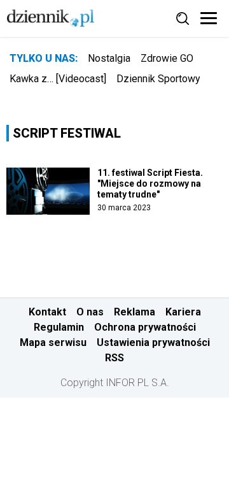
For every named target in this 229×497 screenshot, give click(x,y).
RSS (114, 358)
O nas (90, 312)
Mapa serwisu (53, 342)
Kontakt (47, 312)
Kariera (183, 312)
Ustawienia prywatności (153, 342)
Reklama (134, 312)
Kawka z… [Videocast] (58, 79)
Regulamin (59, 327)
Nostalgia (109, 58)
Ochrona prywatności (145, 327)
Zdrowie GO (167, 58)
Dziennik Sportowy (158, 79)
